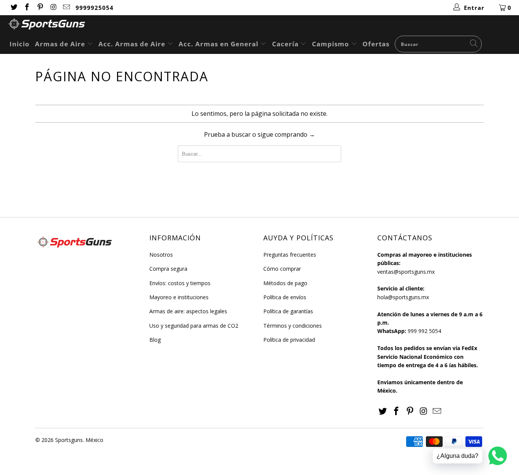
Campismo (331, 43)
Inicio (19, 43)
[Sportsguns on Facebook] (27, 7)
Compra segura (168, 268)
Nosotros (161, 254)
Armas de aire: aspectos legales (188, 311)
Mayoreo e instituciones (179, 297)
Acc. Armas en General (219, 43)
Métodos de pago (285, 283)
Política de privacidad (289, 339)
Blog (155, 339)
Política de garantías (288, 311)
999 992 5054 (424, 331)
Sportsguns (69, 439)
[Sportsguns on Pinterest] (40, 7)
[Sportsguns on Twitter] (13, 7)
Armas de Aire (61, 43)
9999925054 (95, 7)
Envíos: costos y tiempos (179, 283)
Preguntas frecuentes (289, 254)
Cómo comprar (282, 268)
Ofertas (375, 43)
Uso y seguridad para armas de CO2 (193, 325)
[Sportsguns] (263, 25)
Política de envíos (284, 297)
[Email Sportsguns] (66, 7)
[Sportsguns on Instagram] (53, 7)
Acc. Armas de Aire (132, 43)
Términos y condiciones (292, 325)
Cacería (286, 43)
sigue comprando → (286, 134)
